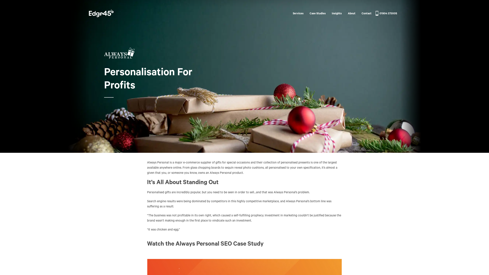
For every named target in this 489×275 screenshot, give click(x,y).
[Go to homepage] (101, 14)
